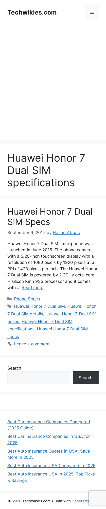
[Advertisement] (53, 86)
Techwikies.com (32, 12)
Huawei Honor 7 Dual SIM (39, 306)
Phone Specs (27, 298)
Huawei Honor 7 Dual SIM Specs (49, 216)
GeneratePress (85, 501)
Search (14, 368)
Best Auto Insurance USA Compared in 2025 (51, 465)
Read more (32, 287)
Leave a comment (32, 343)
